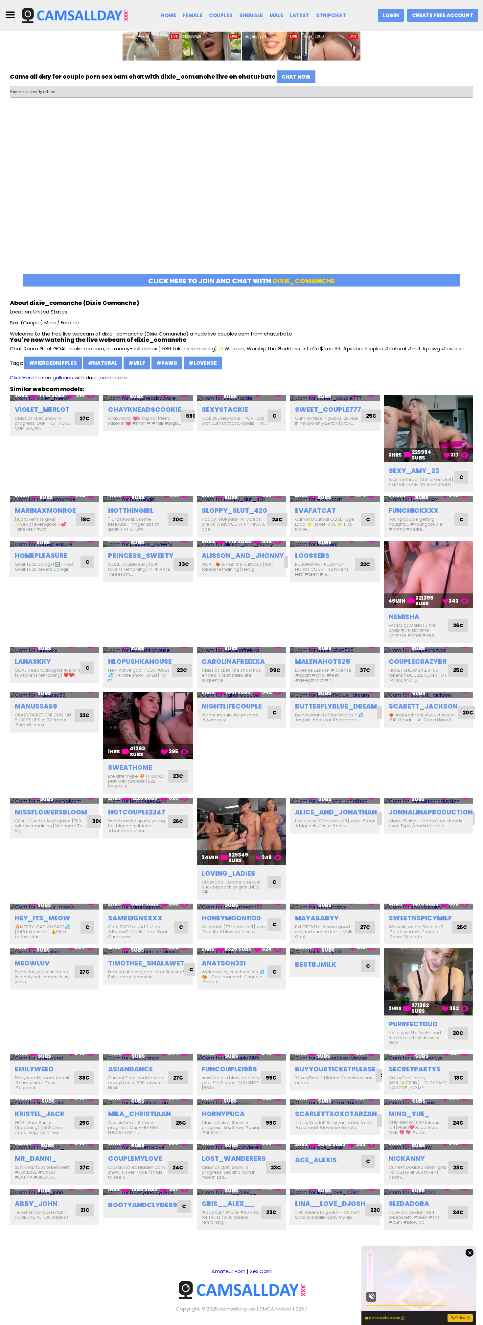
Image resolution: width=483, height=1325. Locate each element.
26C (458, 625)
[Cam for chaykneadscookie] (148, 398)
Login (391, 15)
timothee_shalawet (146, 963)
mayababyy (317, 918)
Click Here (22, 377)
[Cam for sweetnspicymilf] (428, 907)
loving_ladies (228, 873)
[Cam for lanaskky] (54, 650)
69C (191, 416)
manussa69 (36, 706)
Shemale (251, 15)
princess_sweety (140, 555)
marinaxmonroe (45, 510)
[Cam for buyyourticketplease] (335, 1057)
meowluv (32, 963)
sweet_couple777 (328, 409)
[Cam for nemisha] (428, 574)
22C (365, 564)
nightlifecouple (232, 706)
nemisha (404, 616)
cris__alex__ (228, 1203)
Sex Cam (261, 1271)
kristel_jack (40, 1113)
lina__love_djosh (330, 1203)
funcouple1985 (229, 1069)
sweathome (130, 767)
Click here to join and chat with (241, 281)
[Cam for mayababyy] (335, 907)
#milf (136, 363)
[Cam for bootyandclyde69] (148, 1192)
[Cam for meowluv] (54, 951)
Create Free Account (442, 15)
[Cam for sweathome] (148, 725)
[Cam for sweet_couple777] (335, 398)
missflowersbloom (51, 812)
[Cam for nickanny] (428, 1147)
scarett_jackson (423, 706)
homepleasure (41, 555)
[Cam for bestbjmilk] (335, 951)
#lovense (203, 363)
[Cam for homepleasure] (54, 544)
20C (177, 519)
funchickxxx (414, 510)
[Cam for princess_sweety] (148, 544)
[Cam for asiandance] (148, 1057)
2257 (301, 1308)
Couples (221, 15)
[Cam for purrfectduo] (428, 981)
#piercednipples (53, 363)
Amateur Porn (228, 1271)
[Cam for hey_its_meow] (54, 907)
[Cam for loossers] (335, 544)
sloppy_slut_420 (234, 510)
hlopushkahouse (140, 661)
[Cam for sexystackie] (241, 398)
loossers (312, 555)
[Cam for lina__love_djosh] (335, 1192)
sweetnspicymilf (420, 918)
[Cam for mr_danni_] (54, 1147)
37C (365, 670)
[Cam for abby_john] (54, 1192)
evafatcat (315, 510)
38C (84, 1077)
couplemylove (135, 1158)
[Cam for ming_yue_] (428, 1102)
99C (275, 670)
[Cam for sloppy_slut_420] (241, 499)
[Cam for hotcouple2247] (148, 801)
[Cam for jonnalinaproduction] (428, 801)
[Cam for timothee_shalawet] (148, 951)
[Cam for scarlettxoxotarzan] (335, 1102)
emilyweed (34, 1069)
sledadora (409, 1203)
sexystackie (225, 409)
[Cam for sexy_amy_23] (428, 428)
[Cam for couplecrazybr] (428, 650)
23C (182, 670)
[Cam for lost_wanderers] (241, 1147)
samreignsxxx (135, 918)
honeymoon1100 (231, 918)
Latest (300, 15)
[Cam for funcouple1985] (241, 1057)
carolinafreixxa (233, 661)
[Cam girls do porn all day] (74, 15)
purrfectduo (413, 1024)
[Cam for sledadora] (428, 1192)
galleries (63, 377)
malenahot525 (322, 661)
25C (371, 416)
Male (276, 15)
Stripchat (331, 15)
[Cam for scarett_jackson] (428, 695)
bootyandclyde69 (142, 1205)
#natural (102, 363)
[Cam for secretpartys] (428, 1057)
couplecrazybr (418, 661)
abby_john (36, 1203)
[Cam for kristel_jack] (54, 1102)
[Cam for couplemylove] (148, 1147)
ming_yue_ (409, 1113)
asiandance (130, 1069)
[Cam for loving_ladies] (241, 831)
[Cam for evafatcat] (335, 499)
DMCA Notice (275, 1308)
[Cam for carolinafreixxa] (241, 650)
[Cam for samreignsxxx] (148, 907)
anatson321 (224, 963)
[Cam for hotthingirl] (148, 499)
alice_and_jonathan (336, 812)
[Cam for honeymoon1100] (241, 907)
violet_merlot (42, 409)
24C (277, 519)
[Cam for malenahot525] (335, 650)
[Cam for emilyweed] (54, 1057)
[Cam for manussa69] (54, 695)
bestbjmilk (315, 964)
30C (97, 821)
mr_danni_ (36, 1158)
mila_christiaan (139, 1113)
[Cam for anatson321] (241, 951)
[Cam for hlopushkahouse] (148, 650)
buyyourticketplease (335, 1069)
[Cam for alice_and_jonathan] (335, 801)
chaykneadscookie (144, 409)
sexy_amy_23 (414, 470)
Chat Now (296, 76)
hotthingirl (130, 510)
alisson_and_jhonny (243, 555)
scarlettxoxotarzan (336, 1113)
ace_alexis (316, 1159)
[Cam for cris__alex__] (241, 1192)
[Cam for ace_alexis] (335, 1147)
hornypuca (223, 1113)
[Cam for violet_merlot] (54, 398)
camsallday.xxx (237, 1308)
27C (84, 418)
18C (85, 519)
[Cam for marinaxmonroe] (54, 499)
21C (84, 1210)
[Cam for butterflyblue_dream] (335, 695)
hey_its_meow (42, 918)
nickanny (407, 1158)
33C (183, 564)
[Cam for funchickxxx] (428, 499)
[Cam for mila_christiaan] (148, 1102)
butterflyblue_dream (336, 706)
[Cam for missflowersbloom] (54, 801)
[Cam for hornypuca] (241, 1102)
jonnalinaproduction (431, 812)
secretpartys (415, 1069)
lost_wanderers (234, 1158)
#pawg (166, 363)
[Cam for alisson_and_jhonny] (241, 544)
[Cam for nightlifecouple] (241, 695)
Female (192, 15)
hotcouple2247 (136, 812)
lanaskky (33, 661)
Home (168, 15)
